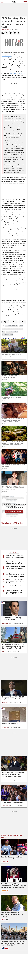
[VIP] (25, 1)
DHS (3, 331)
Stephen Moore (6, 806)
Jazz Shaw (5, 29)
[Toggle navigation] (2, 1)
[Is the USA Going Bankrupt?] (14, 793)
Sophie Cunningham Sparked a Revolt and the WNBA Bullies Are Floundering (15, 581)
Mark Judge (5, 651)
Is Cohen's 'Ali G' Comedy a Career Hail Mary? (12, 619)
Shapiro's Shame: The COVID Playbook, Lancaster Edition (13, 698)
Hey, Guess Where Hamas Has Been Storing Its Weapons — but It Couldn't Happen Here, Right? (13, 943)
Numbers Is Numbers (10, 724)
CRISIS (21, 325)
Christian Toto (6, 623)
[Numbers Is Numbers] (14, 714)
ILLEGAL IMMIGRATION (12, 331)
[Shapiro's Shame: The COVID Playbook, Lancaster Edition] (14, 687)
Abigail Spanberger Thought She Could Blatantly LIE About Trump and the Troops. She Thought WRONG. (13, 885)
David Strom (5, 702)
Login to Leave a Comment (14, 511)
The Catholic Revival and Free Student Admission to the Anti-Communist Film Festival (14, 592)
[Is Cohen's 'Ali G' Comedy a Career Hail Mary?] (14, 608)
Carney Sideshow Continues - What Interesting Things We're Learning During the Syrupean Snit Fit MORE (15, 574)
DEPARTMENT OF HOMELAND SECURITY (12, 329)
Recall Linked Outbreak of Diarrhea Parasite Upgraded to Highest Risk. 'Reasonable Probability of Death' (15, 568)
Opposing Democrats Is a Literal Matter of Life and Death (11, 858)
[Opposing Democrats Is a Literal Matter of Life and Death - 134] (14, 847)
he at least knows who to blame (18, 73)
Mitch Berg (5, 727)
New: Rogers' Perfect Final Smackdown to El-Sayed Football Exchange (12, 914)
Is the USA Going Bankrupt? (13, 586)
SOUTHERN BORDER (7, 334)
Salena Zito (5, 780)
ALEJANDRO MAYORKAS (11, 325)
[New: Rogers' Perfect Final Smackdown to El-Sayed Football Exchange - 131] (14, 903)
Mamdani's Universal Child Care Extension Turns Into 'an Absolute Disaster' (15, 557)
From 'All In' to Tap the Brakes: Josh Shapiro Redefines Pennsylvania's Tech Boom (13, 774)
